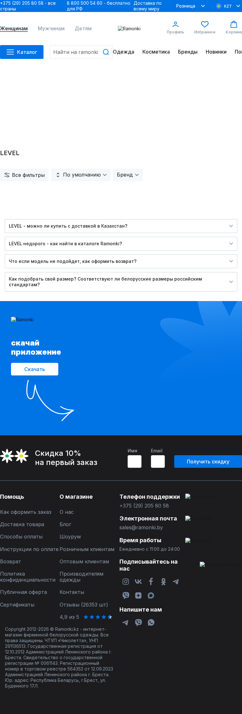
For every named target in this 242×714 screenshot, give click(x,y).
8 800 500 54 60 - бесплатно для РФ (98, 5)
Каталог (27, 52)
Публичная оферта (23, 592)
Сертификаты (17, 605)
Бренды (188, 52)
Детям (83, 29)
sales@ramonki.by (141, 528)
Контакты (72, 592)
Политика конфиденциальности (27, 577)
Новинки (216, 52)
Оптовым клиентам (84, 562)
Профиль (175, 32)
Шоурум (70, 537)
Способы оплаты (21, 537)
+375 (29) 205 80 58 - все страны (28, 5)
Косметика (156, 52)
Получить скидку (208, 461)
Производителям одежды (81, 577)
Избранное (205, 32)
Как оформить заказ (25, 512)
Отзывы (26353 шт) (84, 605)
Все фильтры (28, 175)
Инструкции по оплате (29, 549)
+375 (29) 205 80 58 (144, 506)
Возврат (10, 562)
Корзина (234, 32)
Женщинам (14, 29)
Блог (65, 524)
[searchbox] (81, 52)
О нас (67, 512)
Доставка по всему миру (148, 5)
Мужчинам (51, 29)
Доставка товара (22, 524)
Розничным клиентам (87, 549)
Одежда (123, 52)
